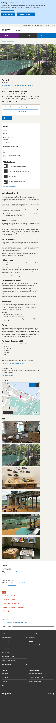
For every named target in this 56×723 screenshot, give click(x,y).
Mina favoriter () (29, 25)
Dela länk (6, 88)
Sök (29, 36)
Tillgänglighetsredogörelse (35, 673)
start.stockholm (49, 693)
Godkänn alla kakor (8, 14)
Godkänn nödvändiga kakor (26, 14)
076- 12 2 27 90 (12, 585)
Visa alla (8, 118)
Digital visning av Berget (7, 375)
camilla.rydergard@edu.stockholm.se (17, 571)
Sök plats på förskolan (10, 595)
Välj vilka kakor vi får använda (10, 20)
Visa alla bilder (17, 85)
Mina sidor (4, 681)
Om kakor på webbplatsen (7, 10)
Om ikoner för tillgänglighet (9, 186)
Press (3, 685)
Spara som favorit (28, 85)
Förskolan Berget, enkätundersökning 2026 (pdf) (15, 622)
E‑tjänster (10, 36)
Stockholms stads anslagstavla (36, 644)
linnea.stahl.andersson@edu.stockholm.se (15, 363)
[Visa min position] (4, 412)
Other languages (40, 25)
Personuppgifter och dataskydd (36, 677)
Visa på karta (7, 85)
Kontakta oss (5, 673)
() (22, 111)
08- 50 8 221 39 (12, 574)
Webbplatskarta (51, 25)
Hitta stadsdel (32, 637)
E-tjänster (31, 641)
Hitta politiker (5, 677)
